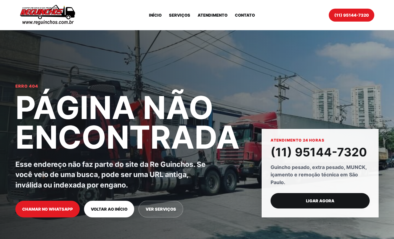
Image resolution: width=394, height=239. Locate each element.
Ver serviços (161, 209)
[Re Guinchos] (47, 15)
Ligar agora (320, 200)
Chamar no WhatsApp (47, 209)
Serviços (179, 15)
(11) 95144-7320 (351, 15)
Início (155, 15)
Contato (245, 15)
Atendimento (212, 15)
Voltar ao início (109, 209)
